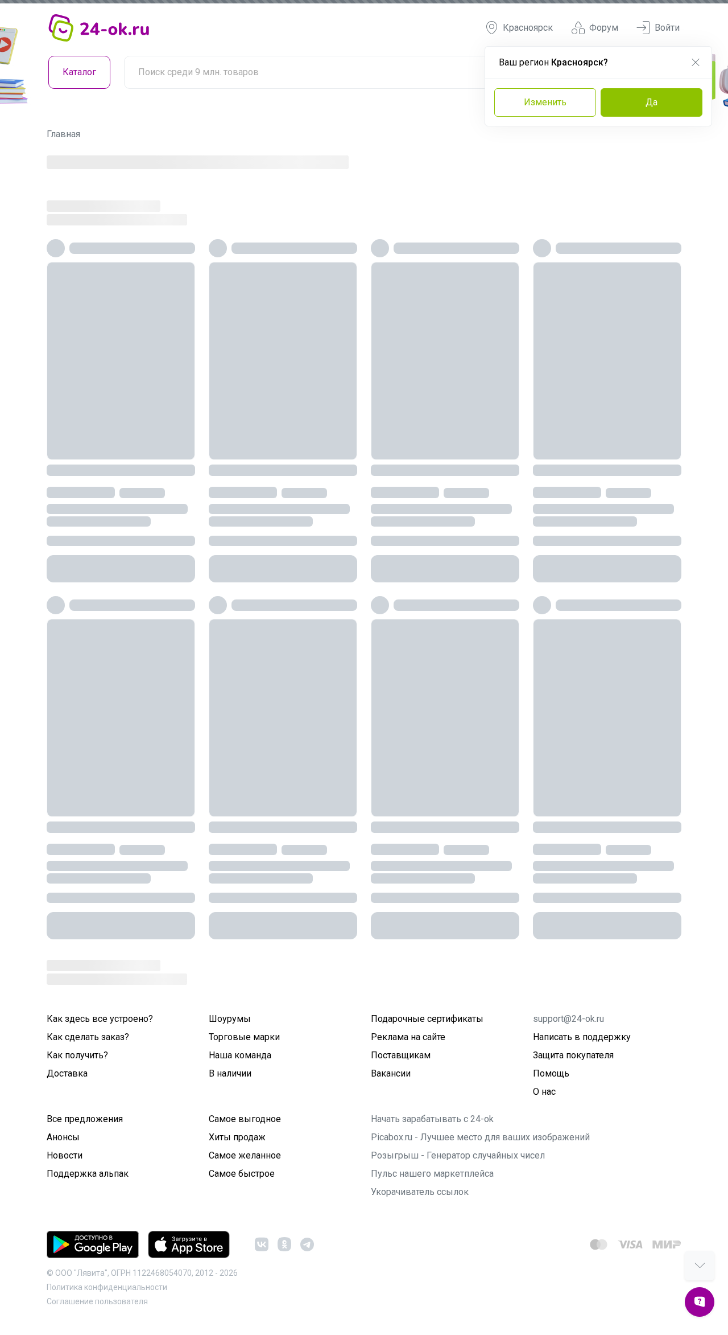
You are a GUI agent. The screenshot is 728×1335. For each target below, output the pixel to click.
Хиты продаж (237, 1137)
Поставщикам (401, 1055)
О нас (544, 1091)
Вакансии (391, 1073)
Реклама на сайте (408, 1037)
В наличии (230, 1073)
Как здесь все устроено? (100, 1018)
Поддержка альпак (88, 1173)
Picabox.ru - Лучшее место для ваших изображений (480, 1137)
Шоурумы (230, 1018)
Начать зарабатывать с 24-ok (432, 1119)
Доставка (67, 1073)
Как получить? (77, 1055)
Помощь (551, 1073)
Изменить (545, 102)
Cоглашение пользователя (97, 1301)
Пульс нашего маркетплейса (432, 1173)
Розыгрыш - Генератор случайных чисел (458, 1155)
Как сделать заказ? (88, 1037)
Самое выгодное (245, 1119)
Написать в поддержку (582, 1037)
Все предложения (85, 1119)
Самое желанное (245, 1155)
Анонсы (63, 1137)
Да (651, 102)
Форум (603, 27)
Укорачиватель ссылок (420, 1191)
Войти (667, 27)
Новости (64, 1155)
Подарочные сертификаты (427, 1018)
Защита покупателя (573, 1055)
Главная (63, 134)
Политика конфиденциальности (107, 1287)
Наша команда (240, 1055)
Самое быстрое (242, 1173)
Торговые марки (244, 1037)
